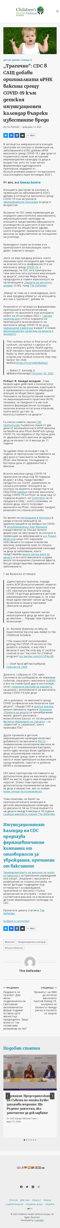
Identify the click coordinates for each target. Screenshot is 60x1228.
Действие (25, 1200)
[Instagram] (32, 1186)
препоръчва (11, 425)
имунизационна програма (20, 202)
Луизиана (45, 709)
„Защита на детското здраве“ (27, 284)
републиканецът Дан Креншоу (27, 526)
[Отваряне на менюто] (57, 11)
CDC (38, 422)
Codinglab (39, 1220)
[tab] (24, 1140)
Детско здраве (11, 60)
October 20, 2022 (43, 373)
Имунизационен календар (32, 942)
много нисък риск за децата (26, 555)
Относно (13, 1200)
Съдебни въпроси (14, 1204)
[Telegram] (38, 1186)
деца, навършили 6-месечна (26, 326)
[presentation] (30, 1072)
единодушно (11, 318)
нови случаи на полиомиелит (22, 791)
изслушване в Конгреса (35, 517)
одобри (22, 492)
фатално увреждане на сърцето (24, 721)
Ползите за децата (16, 712)
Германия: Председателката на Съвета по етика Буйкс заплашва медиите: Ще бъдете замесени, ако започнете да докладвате (29, 1104)
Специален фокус (34, 1204)
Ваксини (10, 942)
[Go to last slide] (8, 1096)
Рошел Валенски (14, 948)
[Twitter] (27, 1186)
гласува (47, 315)
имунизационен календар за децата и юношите (28, 332)
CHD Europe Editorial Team (23, 1118)
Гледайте (50, 1204)
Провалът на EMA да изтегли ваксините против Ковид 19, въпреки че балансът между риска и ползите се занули (45, 1000)
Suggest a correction (16, 921)
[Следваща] (52, 1096)
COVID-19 (32, 267)
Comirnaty (38, 498)
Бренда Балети (30, 182)
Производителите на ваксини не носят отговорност (29, 874)
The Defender (13, 127)
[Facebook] (21, 1186)
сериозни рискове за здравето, (32, 686)
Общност (36, 1200)
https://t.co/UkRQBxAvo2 (32, 362)
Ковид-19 (27, 60)
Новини (47, 1200)
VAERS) (51, 680)
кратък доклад (43, 706)
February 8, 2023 (16, 667)
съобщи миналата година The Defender (29, 814)
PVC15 (41, 741)
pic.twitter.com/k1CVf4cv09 (36, 656)
